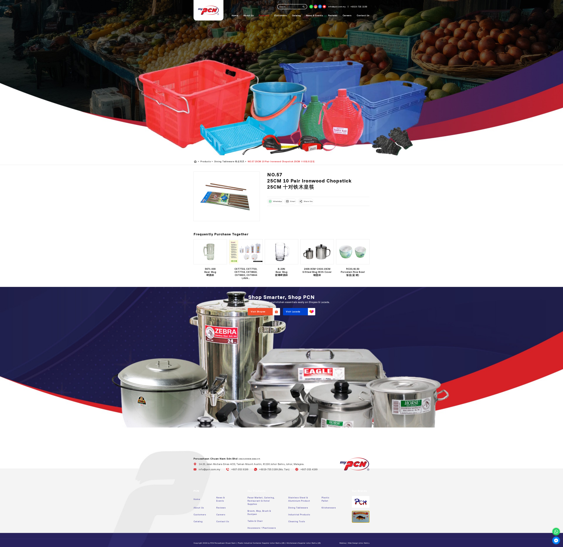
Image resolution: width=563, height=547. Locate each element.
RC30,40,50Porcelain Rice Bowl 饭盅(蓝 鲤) (353, 272)
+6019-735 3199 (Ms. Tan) (274, 469)
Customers (280, 15)
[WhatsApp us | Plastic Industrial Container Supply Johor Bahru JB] (556, 531)
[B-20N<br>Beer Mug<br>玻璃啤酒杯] (281, 251)
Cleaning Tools (296, 521)
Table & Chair (255, 521)
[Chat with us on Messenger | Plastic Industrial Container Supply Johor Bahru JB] (556, 540)
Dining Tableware (298, 507)
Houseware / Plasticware (261, 527)
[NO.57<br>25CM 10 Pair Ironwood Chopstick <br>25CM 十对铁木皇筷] (227, 196)
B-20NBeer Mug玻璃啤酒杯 (281, 272)
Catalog (296, 15)
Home (235, 15)
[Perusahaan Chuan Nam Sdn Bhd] (320, 6)
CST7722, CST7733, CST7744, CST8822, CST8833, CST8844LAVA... (245, 273)
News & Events (314, 15)
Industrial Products (299, 514)
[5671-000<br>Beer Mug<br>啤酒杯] (210, 251)
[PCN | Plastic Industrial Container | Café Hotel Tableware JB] (208, 10)
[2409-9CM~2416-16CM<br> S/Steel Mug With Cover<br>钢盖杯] (317, 251)
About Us (248, 15)
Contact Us (363, 15)
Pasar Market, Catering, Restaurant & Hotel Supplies (261, 500)
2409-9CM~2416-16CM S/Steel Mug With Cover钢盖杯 (317, 272)
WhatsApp (277, 201)
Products (264, 15)
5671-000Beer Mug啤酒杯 (210, 272)
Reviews (333, 15)
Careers (347, 15)
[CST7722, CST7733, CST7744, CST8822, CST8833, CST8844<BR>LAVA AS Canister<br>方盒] (245, 251)
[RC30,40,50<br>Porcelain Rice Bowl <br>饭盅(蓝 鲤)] (352, 251)
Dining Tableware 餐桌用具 (230, 161)
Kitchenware (329, 507)
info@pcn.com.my (209, 469)
